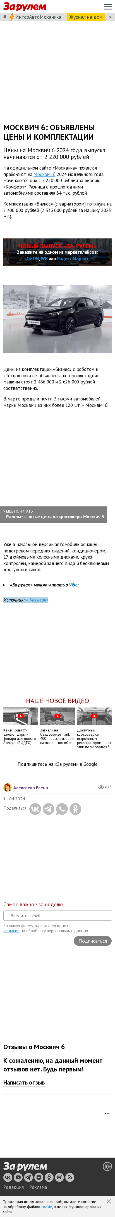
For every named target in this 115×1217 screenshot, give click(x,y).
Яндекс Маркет (72, 258)
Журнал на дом (86, 17)
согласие (11, 930)
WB (44, 258)
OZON (33, 258)
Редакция (13, 1187)
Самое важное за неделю (33, 904)
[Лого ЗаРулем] (24, 6)
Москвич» (39, 600)
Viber (74, 585)
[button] (109, 1202)
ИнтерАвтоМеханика (38, 17)
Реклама (38, 1187)
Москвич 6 (44, 174)
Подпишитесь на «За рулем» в (58, 764)
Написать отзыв (24, 1082)
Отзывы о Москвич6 (34, 1046)
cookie (46, 1206)
